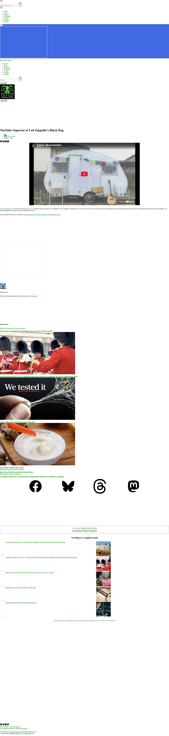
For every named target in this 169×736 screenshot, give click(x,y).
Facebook (34, 296)
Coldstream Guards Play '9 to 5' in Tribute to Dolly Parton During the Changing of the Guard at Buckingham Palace (41, 557)
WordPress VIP (31, 732)
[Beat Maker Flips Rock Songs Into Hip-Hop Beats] (12, 469)
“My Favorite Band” (6, 209)
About (6, 63)
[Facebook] (1, 142)
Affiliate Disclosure (21, 728)
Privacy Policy (4, 726)
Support (6, 72)
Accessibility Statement (7, 728)
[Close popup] (1, 25)
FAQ (5, 65)
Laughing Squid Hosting (84, 530)
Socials (6, 70)
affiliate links (72, 620)
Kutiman (27, 209)
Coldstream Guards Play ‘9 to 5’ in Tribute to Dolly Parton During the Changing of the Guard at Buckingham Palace (39, 376)
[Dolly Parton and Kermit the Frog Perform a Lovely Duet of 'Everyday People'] (103, 586)
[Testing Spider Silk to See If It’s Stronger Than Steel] (37, 419)
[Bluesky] (3, 142)
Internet (24, 296)
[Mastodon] (133, 493)
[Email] (8, 142)
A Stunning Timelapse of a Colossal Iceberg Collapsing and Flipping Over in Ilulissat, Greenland (32, 476)
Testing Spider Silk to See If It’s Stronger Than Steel (17, 422)
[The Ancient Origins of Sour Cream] (37, 465)
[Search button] (20, 79)
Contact (6, 74)
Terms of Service (15, 726)
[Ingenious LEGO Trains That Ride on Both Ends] (103, 601)
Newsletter (7, 69)
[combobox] (9, 80)
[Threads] (6, 142)
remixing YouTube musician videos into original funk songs (41, 214)
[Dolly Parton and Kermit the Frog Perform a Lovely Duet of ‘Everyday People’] (12, 328)
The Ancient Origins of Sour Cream (12, 467)
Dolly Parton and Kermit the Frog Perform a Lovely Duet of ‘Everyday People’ (26, 331)
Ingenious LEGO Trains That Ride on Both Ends (20, 587)
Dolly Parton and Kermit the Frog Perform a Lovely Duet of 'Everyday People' (29, 572)
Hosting (6, 67)
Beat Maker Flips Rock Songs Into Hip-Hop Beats (16, 472)
